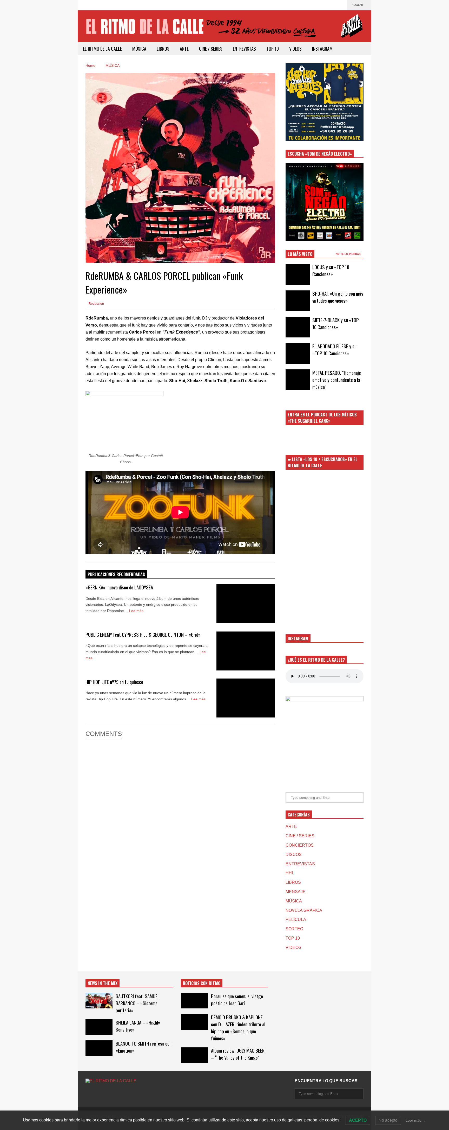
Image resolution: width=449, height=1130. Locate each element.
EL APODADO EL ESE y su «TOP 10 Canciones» (334, 350)
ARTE (184, 48)
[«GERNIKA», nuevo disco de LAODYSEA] (245, 603)
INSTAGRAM (322, 48)
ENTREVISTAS (244, 48)
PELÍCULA (296, 919)
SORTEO (294, 929)
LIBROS (163, 48)
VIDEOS (295, 48)
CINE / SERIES (210, 48)
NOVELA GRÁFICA (304, 910)
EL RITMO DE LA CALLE (102, 48)
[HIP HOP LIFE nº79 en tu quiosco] (245, 698)
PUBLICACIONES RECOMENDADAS (116, 574)
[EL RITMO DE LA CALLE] (224, 29)
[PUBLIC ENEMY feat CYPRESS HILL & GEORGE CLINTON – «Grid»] (245, 651)
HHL (290, 873)
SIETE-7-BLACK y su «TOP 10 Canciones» (335, 323)
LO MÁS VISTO (300, 254)
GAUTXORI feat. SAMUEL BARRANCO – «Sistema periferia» (138, 1003)
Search (358, 5)
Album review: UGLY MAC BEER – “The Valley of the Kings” (238, 1054)
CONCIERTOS (300, 845)
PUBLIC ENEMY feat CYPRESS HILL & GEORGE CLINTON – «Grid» (143, 634)
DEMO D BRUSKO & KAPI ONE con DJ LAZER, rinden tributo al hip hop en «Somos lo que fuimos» (238, 1028)
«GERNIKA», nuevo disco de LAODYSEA (119, 587)
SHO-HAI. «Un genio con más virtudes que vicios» (337, 297)
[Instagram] (340, 5)
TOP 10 (272, 48)
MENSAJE (296, 891)
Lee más (136, 611)
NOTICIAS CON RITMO (201, 983)
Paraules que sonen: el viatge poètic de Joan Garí (237, 1000)
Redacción (96, 303)
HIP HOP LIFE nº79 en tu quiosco (114, 681)
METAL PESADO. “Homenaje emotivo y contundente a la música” (336, 379)
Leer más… (415, 1120)
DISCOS (294, 854)
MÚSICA (139, 48)
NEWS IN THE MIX (102, 983)
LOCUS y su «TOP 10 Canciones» (330, 270)
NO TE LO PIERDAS (348, 253)
